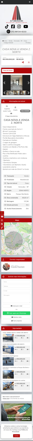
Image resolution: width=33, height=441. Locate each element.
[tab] (8, 70)
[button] (5, 83)
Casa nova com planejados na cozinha (14, 380)
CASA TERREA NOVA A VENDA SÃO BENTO (15, 332)
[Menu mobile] (2, 2)
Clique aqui (6, 398)
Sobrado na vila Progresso (10, 356)
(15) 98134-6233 (18, 32)
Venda (10, 41)
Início (5, 41)
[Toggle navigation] (30, 2)
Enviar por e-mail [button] (17, 306)
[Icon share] (7, 26)
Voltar (29, 42)
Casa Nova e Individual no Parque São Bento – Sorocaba (16, 368)
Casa (25, 41)
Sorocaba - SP (18, 41)
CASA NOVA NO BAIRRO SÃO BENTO (13, 344)
